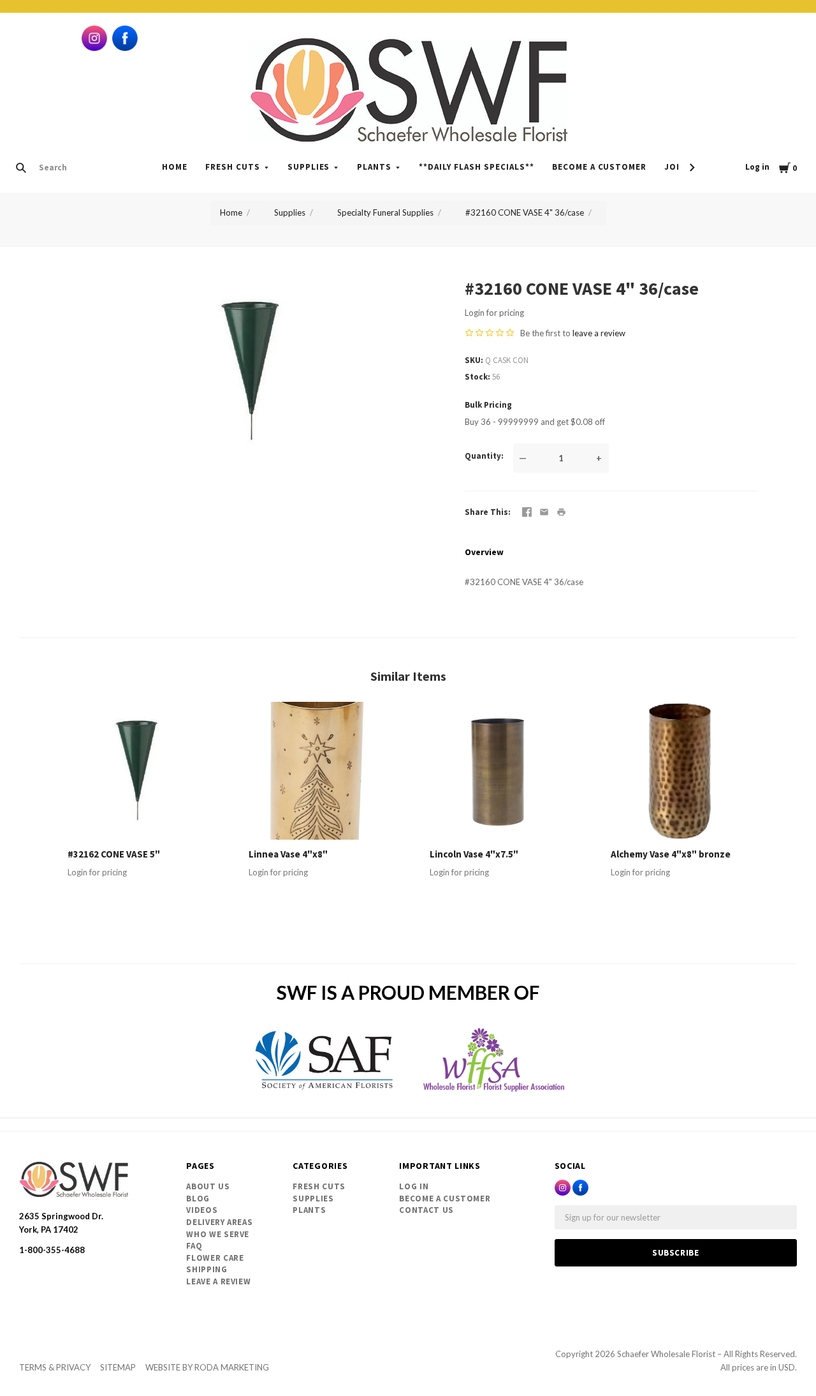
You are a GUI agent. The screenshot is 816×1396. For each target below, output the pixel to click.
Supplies (309, 166)
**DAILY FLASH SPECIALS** (476, 166)
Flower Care (215, 1257)
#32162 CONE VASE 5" (114, 854)
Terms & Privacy (55, 1367)
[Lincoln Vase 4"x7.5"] (498, 771)
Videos (201, 1210)
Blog (198, 1198)
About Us (207, 1186)
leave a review (598, 333)
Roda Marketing (231, 1367)
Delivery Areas (219, 1222)
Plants (374, 166)
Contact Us (426, 1210)
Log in (757, 166)
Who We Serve (217, 1234)
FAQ (194, 1245)
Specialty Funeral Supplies (385, 212)
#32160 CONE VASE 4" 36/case (524, 212)
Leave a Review (218, 1281)
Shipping (206, 1269)
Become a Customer (599, 166)
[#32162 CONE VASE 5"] (136, 771)
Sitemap (118, 1367)
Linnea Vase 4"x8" (288, 854)
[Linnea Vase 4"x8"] (317, 771)
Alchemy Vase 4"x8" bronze (671, 854)
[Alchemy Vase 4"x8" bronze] (679, 771)
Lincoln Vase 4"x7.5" (474, 854)
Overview (484, 552)
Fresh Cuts (232, 166)
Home (174, 166)
